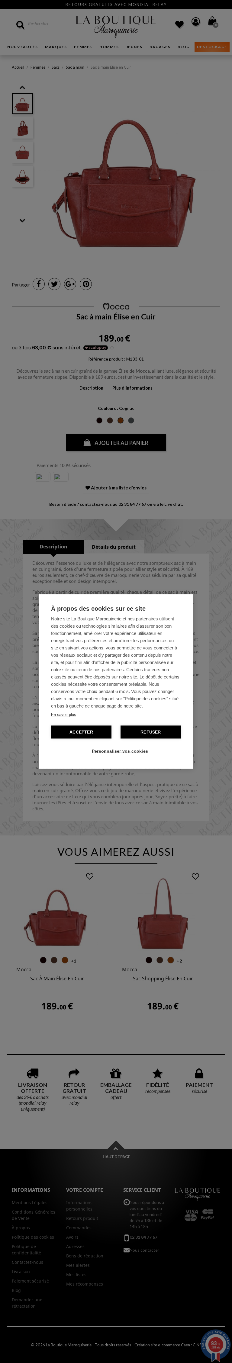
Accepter (81, 732)
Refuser (150, 732)
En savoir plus (63, 714)
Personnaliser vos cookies (119, 751)
